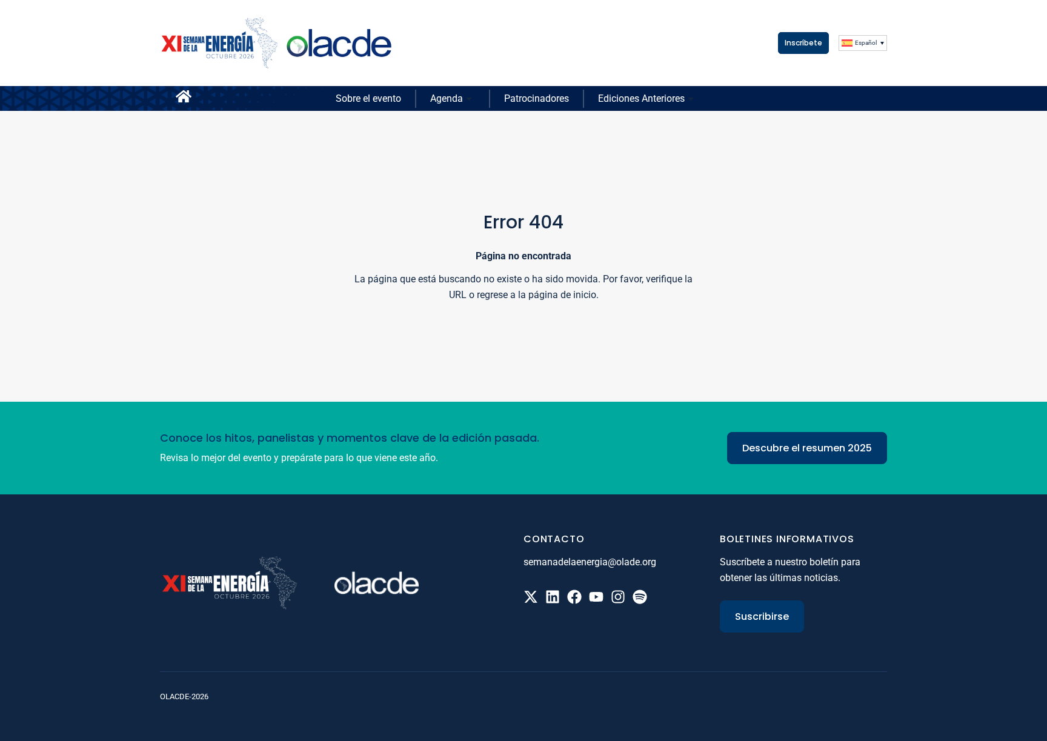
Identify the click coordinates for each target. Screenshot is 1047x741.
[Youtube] (596, 597)
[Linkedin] (552, 597)
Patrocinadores (536, 98)
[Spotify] (640, 597)
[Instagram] (618, 597)
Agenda (446, 98)
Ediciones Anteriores (641, 98)
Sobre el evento (368, 98)
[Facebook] (574, 597)
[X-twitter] (531, 597)
